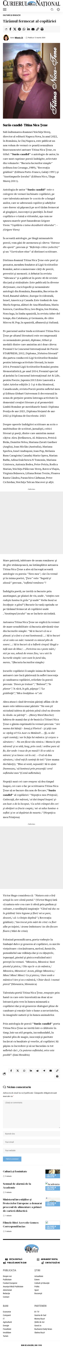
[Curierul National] (31, 3)
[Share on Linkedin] (28, 29)
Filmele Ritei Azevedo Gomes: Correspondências (21, 1224)
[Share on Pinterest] (19, 29)
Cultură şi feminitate (15, 1171)
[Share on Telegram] (44, 1070)
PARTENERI (40, 1305)
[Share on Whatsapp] (24, 29)
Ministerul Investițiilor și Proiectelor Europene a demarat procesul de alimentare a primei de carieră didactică (22, 1205)
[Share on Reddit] (37, 1070)
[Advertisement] (31, 522)
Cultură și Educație (12, 15)
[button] (5, 9)
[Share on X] (15, 29)
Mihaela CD (19, 38)
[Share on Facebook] (10, 29)
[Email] (33, 29)
